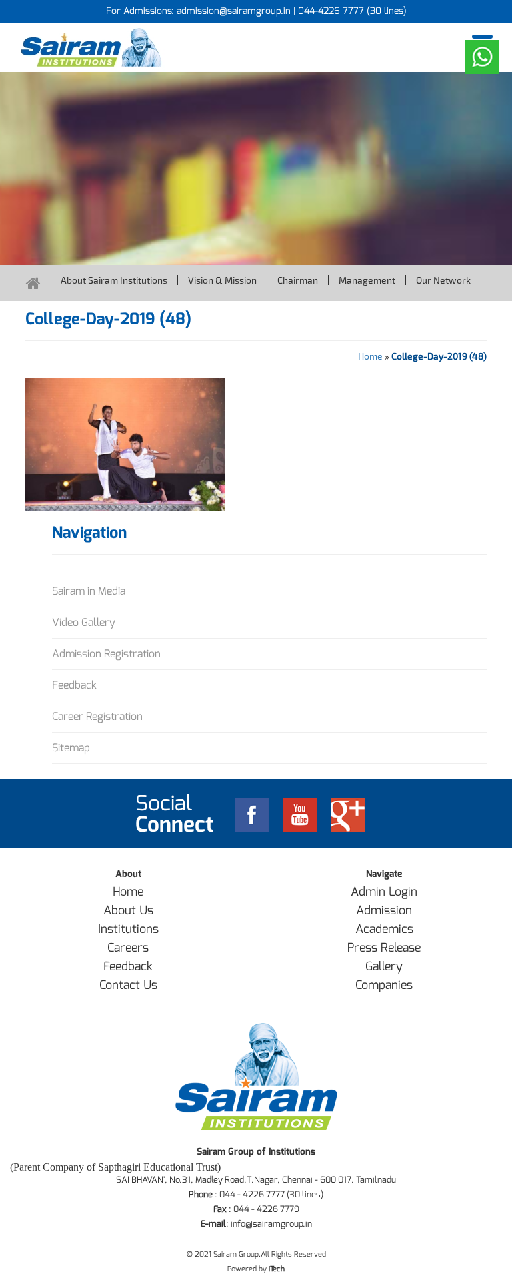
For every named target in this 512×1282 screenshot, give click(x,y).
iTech (277, 1269)
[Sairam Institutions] (133, 47)
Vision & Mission (222, 280)
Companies (384, 985)
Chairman (297, 280)
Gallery (384, 966)
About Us (128, 910)
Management (367, 280)
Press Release (384, 948)
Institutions (128, 929)
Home (370, 356)
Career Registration (97, 716)
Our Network (443, 280)
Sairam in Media (88, 591)
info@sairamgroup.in (271, 1223)
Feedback (74, 685)
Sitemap (71, 748)
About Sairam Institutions (114, 280)
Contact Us (128, 985)
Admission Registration (106, 654)
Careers (128, 948)
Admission (384, 910)
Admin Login (384, 892)
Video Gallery (83, 622)
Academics (384, 929)
